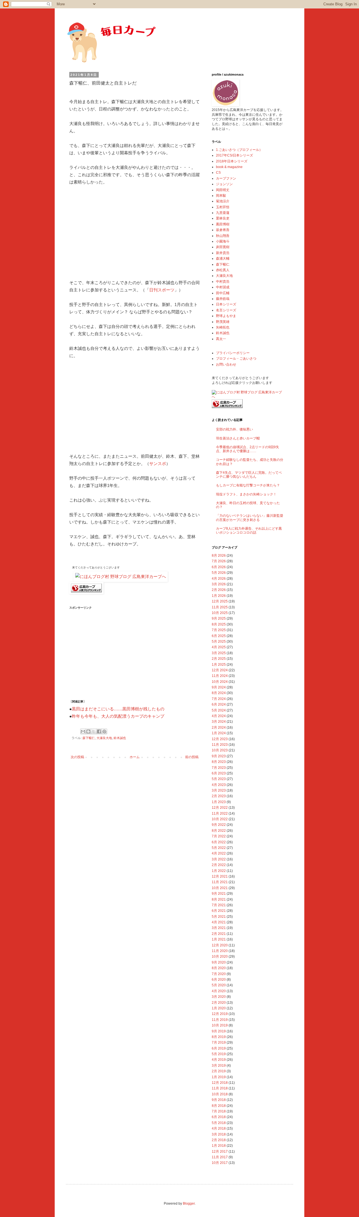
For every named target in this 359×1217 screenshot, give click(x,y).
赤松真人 (222, 270)
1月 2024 (219, 733)
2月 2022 (219, 865)
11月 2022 (220, 813)
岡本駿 (221, 196)
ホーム (135, 757)
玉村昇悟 (222, 207)
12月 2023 (220, 739)
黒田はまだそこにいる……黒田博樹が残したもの (118, 709)
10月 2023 (220, 750)
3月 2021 (219, 928)
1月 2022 (219, 871)
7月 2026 (219, 561)
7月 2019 (219, 1042)
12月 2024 (220, 670)
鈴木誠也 (120, 738)
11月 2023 (220, 745)
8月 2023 (219, 762)
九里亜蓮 (222, 213)
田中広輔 (222, 293)
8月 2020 (219, 968)
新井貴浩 (222, 253)
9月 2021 (219, 894)
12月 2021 (220, 876)
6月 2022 (219, 842)
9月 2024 (219, 687)
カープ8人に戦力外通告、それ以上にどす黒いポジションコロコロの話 (249, 530)
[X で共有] (93, 731)
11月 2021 (220, 882)
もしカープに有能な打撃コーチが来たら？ (248, 485)
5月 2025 (219, 641)
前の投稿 (192, 757)
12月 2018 (220, 1083)
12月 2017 (220, 1151)
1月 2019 (219, 1077)
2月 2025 (219, 659)
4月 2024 (219, 716)
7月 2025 (219, 630)
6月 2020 (219, 980)
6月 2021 (219, 911)
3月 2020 (219, 997)
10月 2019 (220, 1025)
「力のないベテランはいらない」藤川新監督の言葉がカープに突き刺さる (249, 518)
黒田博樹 (222, 224)
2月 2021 (219, 934)
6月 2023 (219, 773)
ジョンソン (224, 184)
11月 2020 (220, 951)
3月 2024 (219, 722)
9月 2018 (219, 1100)
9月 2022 (219, 825)
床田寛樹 (222, 247)
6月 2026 (219, 567)
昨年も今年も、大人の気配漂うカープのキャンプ (118, 716)
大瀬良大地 (104, 738)
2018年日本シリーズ (231, 161)
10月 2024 (220, 682)
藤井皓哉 (222, 299)
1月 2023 (219, 802)
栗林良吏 (222, 218)
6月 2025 (219, 636)
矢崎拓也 (222, 327)
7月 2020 (219, 974)
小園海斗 (222, 241)
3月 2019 (219, 1066)
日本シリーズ (226, 304)
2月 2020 (219, 1003)
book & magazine (229, 167)
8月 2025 (219, 624)
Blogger (189, 1203)
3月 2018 (219, 1134)
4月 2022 (219, 853)
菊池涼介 (222, 201)
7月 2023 (219, 768)
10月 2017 (220, 1163)
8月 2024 (219, 693)
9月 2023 (219, 756)
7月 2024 (219, 699)
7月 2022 (219, 836)
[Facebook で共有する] (99, 731)
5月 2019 (219, 1054)
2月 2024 (219, 727)
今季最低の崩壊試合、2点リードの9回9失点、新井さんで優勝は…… (247, 449)
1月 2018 (219, 1146)
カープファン (226, 178)
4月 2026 (219, 579)
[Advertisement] (134, 232)
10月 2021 (220, 888)
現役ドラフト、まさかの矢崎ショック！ (246, 494)
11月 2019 (220, 1020)
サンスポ (157, 463)
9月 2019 (219, 1031)
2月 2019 (219, 1071)
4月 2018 (219, 1128)
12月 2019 (220, 1014)
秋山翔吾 (222, 236)
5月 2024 (219, 710)
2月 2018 (219, 1140)
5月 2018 (219, 1123)
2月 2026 (219, 590)
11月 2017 (220, 1157)
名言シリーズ (226, 310)
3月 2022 (219, 859)
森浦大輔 (222, 258)
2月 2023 (219, 796)
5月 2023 (219, 779)
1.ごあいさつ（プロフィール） (239, 150)
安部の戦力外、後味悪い (234, 429)
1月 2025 (219, 665)
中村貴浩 (222, 282)
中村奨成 (222, 287)
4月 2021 (219, 922)
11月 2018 (220, 1088)
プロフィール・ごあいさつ (236, 359)
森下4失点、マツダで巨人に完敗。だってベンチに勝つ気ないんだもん (249, 475)
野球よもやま (226, 316)
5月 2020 (219, 985)
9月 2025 (219, 618)
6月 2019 (219, 1048)
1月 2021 (219, 939)
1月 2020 (219, 1008)
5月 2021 (219, 917)
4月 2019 (219, 1060)
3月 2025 (219, 653)
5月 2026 (219, 573)
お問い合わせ (226, 364)
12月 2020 (220, 945)
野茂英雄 (222, 322)
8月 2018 (219, 1106)
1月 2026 (219, 596)
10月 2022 (220, 819)
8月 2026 (219, 555)
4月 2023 (219, 785)
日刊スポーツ (161, 289)
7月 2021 (219, 905)
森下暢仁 (88, 738)
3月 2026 (219, 584)
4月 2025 (219, 647)
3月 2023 (219, 790)
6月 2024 (219, 704)
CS (218, 172)
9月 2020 (219, 962)
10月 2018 (220, 1094)
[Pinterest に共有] (104, 731)
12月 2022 (220, 808)
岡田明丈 (222, 190)
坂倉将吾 (222, 230)
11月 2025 (220, 607)
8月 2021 (219, 899)
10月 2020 (220, 956)
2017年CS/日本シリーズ (234, 155)
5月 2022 (219, 848)
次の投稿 (77, 757)
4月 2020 (219, 991)
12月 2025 (220, 601)
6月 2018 (219, 1117)
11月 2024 (220, 676)
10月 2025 (220, 613)
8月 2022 (219, 831)
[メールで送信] (83, 731)
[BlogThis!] (88, 731)
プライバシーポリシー (233, 353)
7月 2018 (219, 1111)
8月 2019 (219, 1037)
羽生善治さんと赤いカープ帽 (238, 438)
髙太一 (221, 339)
